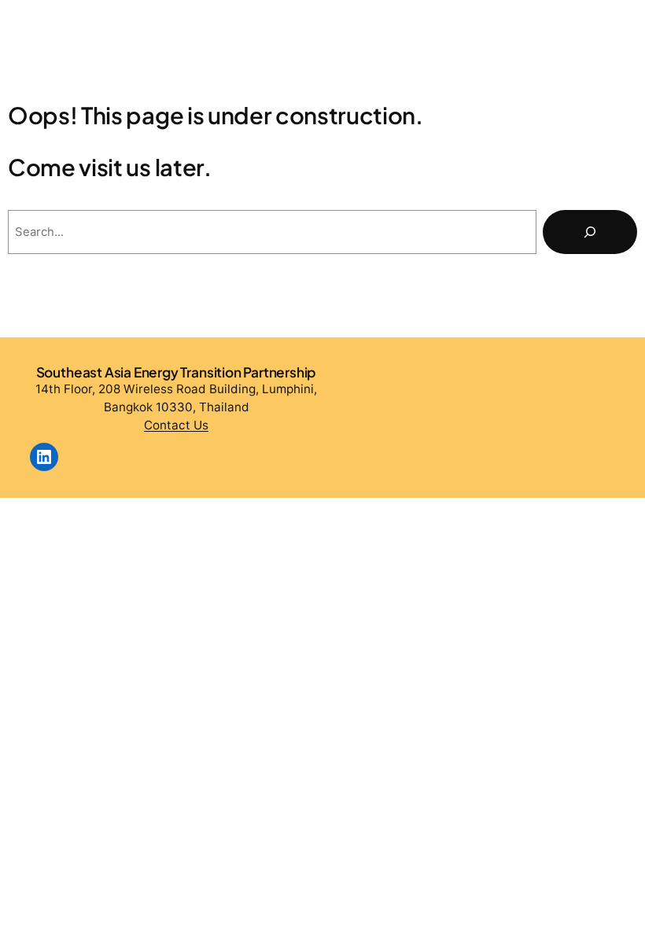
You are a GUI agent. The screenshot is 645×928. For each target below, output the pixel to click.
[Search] (590, 232)
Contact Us (176, 425)
